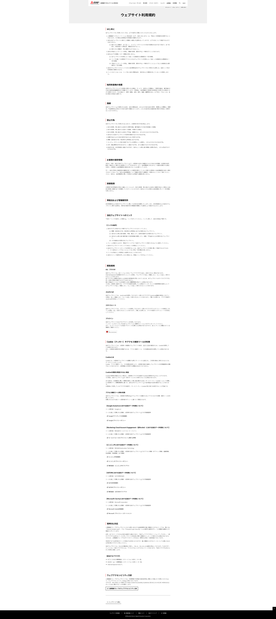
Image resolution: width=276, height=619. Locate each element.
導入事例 (145, 3)
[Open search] (179, 3)
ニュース (162, 3)
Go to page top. (274, 608)
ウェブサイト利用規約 (115, 613)
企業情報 (169, 3)
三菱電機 (164, 613)
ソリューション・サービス (135, 3)
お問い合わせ (183, 7)
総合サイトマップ (153, 613)
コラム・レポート (175, 7)
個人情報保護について (129, 613)
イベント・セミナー (153, 3)
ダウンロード (167, 7)
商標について (141, 613)
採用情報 (175, 3)
